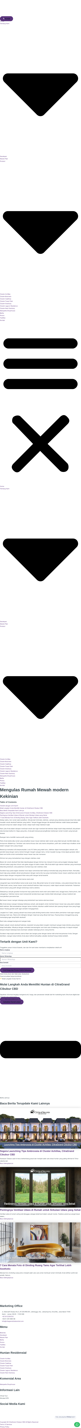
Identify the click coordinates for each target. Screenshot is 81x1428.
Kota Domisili (4, 962)
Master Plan (4, 159)
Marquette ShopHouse (7, 311)
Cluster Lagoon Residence (9, 306)
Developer (3, 156)
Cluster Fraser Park (6, 301)
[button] (40, 403)
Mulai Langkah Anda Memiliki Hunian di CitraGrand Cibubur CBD (21, 808)
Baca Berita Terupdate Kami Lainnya (12, 810)
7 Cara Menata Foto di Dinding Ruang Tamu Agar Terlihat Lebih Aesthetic (24, 818)
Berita (2, 313)
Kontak (2, 320)
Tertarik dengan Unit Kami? (9, 806)
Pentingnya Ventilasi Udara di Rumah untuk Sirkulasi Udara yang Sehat (23, 815)
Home (2, 21)
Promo (2, 315)
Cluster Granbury (5, 303)
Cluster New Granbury (7, 308)
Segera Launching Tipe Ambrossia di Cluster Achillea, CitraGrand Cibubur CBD (26, 813)
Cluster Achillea (5, 294)
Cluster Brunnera (5, 296)
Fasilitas (2, 318)
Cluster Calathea (5, 299)
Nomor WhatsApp (6, 956)
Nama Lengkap (5, 950)
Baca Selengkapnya (6, 1163)
